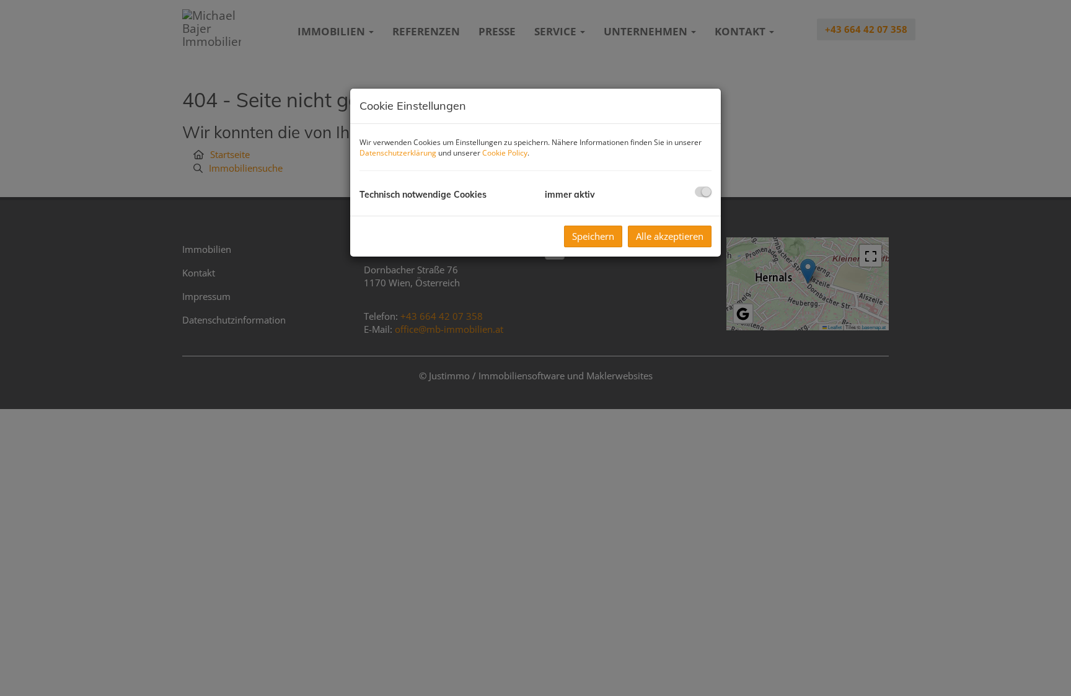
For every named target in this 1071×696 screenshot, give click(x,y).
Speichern (593, 236)
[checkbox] (703, 192)
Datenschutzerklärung (397, 153)
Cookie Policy (504, 153)
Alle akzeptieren (669, 236)
